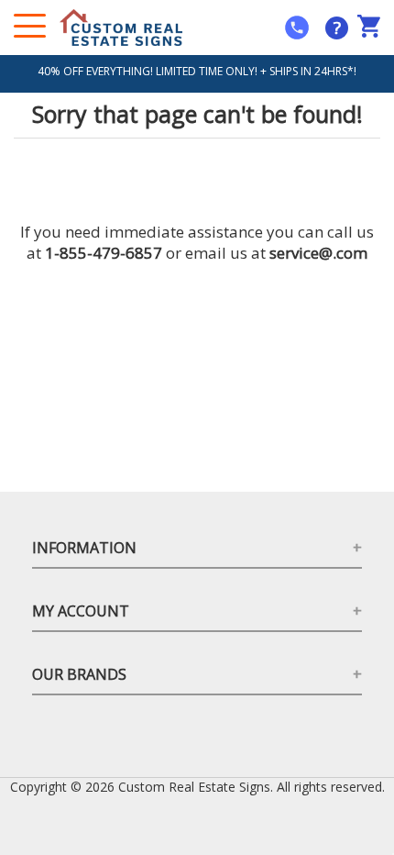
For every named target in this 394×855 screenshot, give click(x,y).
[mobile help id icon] (297, 27)
